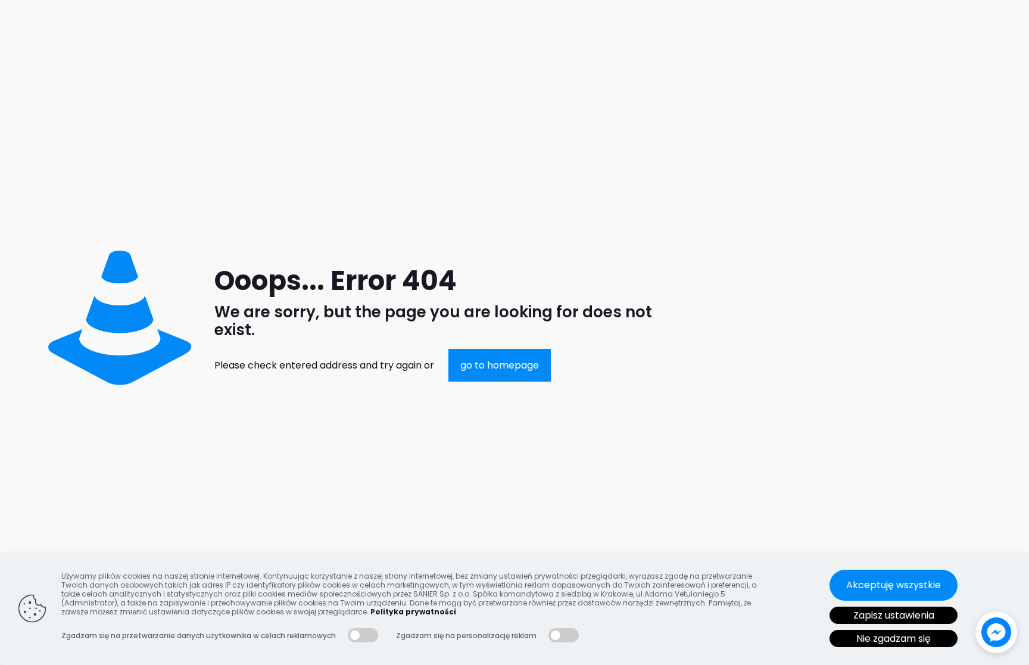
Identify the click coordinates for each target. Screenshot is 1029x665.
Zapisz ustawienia (893, 615)
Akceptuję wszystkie (893, 585)
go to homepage (499, 365)
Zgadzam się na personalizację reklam (466, 635)
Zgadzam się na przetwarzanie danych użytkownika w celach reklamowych (198, 635)
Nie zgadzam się (893, 638)
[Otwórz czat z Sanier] (996, 632)
